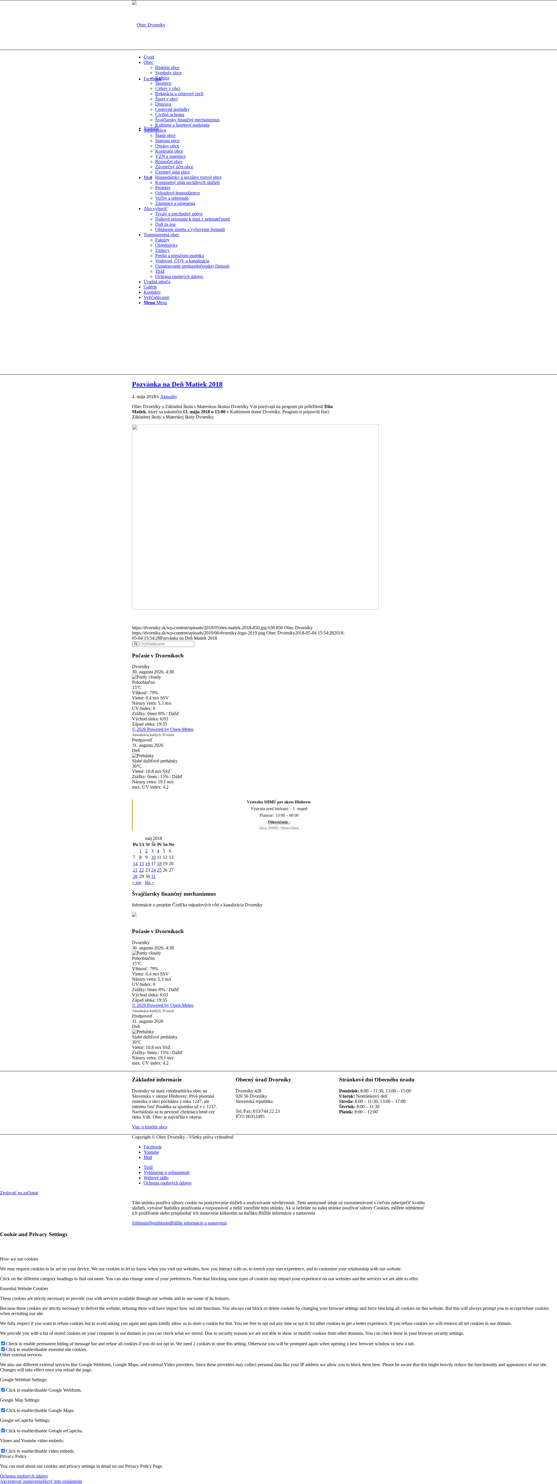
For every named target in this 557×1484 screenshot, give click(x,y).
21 (135, 870)
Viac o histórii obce (149, 1126)
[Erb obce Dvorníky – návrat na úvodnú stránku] (148, 24)
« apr (136, 882)
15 (141, 863)
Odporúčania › (279, 822)
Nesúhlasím (159, 1222)
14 (135, 863)
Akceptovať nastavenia (21, 1481)
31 (153, 876)
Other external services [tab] (21, 1354)
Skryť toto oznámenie (62, 1481)
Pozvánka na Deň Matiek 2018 (177, 384)
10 (153, 857)
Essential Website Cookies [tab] (24, 1288)
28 (135, 876)
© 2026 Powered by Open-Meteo (162, 729)
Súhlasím (140, 1222)
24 (153, 870)
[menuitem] (284, 57)
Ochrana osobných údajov (24, 1476)
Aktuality (168, 396)
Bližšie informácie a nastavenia (198, 1222)
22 (141, 870)
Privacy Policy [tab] (13, 1456)
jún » (149, 882)
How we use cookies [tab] (19, 1258)
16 (147, 863)
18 (159, 863)
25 (159, 870)
